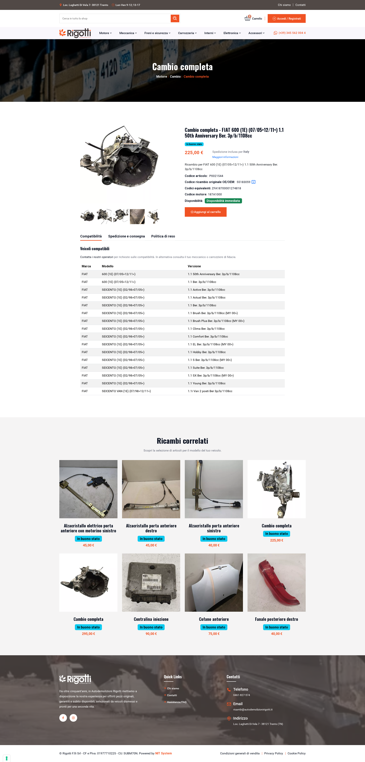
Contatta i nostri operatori (96, 257)
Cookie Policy (297, 753)
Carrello (255, 18)
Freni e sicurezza (156, 33)
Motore (104, 33)
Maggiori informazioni (225, 156)
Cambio (175, 76)
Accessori (255, 33)
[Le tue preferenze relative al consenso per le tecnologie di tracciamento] (6, 758)
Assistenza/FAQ (176, 702)
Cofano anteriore (214, 619)
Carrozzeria (186, 33)
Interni (209, 33)
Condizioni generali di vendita (240, 753)
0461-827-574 (241, 695)
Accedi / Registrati (289, 18)
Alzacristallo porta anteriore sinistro (214, 527)
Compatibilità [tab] (91, 236)
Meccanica (127, 33)
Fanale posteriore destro (276, 619)
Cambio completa (277, 525)
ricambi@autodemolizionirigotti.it (253, 709)
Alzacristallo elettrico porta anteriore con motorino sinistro (88, 527)
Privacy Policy (273, 753)
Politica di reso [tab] (163, 236)
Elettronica (231, 33)
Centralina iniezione (151, 619)
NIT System (163, 753)
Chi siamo (284, 5)
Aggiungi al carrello (207, 212)
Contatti (300, 5)
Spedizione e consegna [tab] (126, 236)
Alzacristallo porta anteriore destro (151, 527)
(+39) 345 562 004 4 (292, 33)
